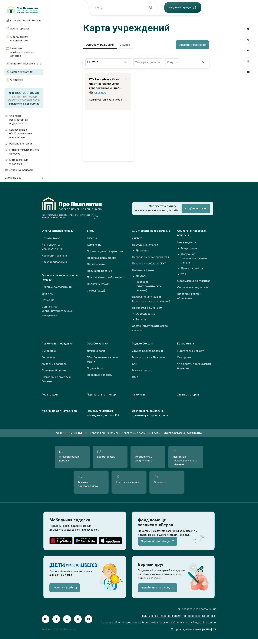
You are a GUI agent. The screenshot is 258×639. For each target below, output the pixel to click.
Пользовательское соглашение (196, 609)
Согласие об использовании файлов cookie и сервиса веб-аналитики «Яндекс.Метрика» (158, 622)
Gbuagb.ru (100, 92)
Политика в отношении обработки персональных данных (178, 615)
